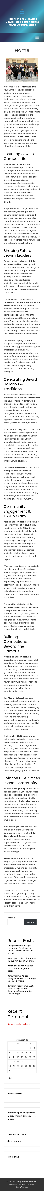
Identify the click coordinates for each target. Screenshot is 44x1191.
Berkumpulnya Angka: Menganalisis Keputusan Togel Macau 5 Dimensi (21, 978)
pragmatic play (14, 1112)
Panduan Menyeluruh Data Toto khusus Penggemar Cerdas (20, 968)
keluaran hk (13, 1156)
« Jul (9, 1078)
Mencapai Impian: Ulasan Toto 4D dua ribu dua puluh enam (21, 959)
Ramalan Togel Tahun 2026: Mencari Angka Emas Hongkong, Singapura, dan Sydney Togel (20, 990)
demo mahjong (14, 1141)
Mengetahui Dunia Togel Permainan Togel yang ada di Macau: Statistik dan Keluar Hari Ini (21, 949)
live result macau (23, 1116)
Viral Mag (29, 1184)
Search (11, 917)
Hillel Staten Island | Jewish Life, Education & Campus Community (22, 22)
